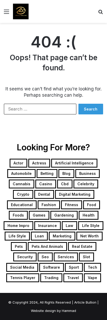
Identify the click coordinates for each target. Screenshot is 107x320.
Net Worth (89, 236)
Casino (45, 184)
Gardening (64, 215)
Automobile (21, 173)
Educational (22, 204)
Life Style (90, 225)
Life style (17, 236)
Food (91, 204)
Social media (22, 267)
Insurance (47, 225)
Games (39, 215)
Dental (44, 194)
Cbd (65, 184)
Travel (73, 277)
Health (89, 215)
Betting (47, 173)
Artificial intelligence (74, 163)
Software (51, 267)
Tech (92, 267)
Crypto (23, 194)
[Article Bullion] (21, 11)
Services (66, 257)
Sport (74, 267)
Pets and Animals (47, 246)
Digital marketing (74, 194)
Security (25, 257)
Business (87, 173)
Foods (18, 215)
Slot (86, 257)
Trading (51, 277)
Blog (66, 173)
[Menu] (6, 13)
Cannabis (21, 184)
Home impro (18, 225)
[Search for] (100, 13)
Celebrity (85, 184)
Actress (39, 163)
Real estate (82, 246)
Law (69, 225)
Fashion (49, 204)
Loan (39, 236)
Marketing (62, 236)
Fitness (71, 204)
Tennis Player (22, 277)
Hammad (69, 311)
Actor (18, 163)
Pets (19, 246)
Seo (45, 257)
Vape (92, 277)
